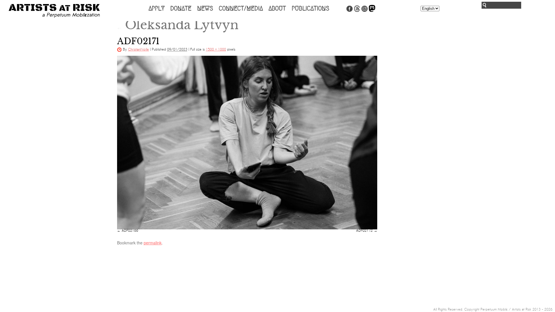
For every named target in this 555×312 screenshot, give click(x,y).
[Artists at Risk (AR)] (54, 11)
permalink (153, 243)
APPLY (156, 8)
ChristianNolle (138, 49)
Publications (310, 8)
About (277, 8)
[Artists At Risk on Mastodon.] (372, 10)
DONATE (180, 8)
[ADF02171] (247, 142)
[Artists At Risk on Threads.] (357, 10)
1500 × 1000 (216, 49)
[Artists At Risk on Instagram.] (364, 10)
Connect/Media (241, 8)
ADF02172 (364, 230)
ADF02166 (130, 230)
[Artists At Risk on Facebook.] (349, 10)
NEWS (205, 8)
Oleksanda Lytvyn (177, 24)
